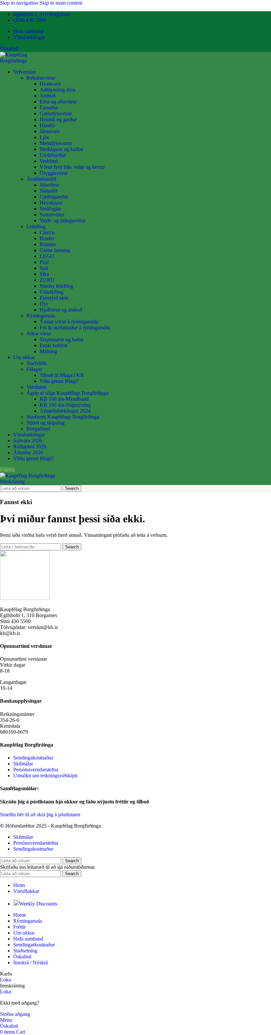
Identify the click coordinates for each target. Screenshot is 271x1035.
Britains (48, 244)
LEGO (47, 256)
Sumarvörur (52, 214)
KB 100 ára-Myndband (64, 399)
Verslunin (36, 387)
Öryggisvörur (54, 173)
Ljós (44, 137)
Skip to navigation (19, 3)
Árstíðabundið (41, 179)
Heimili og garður (58, 119)
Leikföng (36, 226)
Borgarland (38, 428)
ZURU (47, 280)
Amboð (48, 95)
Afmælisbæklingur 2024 (65, 411)
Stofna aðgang (15, 1014)
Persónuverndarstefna (35, 769)
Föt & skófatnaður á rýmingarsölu (75, 327)
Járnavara (49, 131)
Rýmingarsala (40, 315)
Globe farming (55, 250)
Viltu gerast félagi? (59, 381)
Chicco (47, 232)
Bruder (47, 238)
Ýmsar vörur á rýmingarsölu (69, 321)
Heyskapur (51, 202)
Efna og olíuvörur (58, 101)
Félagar (34, 369)
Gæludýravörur (56, 113)
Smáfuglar (50, 208)
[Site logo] (27, 60)
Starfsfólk (36, 363)
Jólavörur (49, 185)
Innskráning (12, 481)
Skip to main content (60, 3)
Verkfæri (49, 161)
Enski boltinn (53, 345)
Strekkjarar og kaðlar (61, 149)
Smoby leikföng (56, 286)
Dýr (44, 304)
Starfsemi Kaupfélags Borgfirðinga (62, 417)
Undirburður (53, 155)
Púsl (44, 262)
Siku (44, 274)
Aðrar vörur (38, 333)
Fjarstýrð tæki (54, 298)
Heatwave (50, 84)
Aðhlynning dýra (57, 89)
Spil (44, 268)
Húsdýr (47, 125)
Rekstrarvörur (40, 78)
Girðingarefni (54, 197)
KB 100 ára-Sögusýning (65, 405)
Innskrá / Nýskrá (30, 962)
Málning (48, 351)
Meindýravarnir (56, 143)
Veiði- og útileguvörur (63, 220)
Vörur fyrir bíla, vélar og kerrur (72, 167)
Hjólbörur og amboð (61, 310)
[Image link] (25, 598)
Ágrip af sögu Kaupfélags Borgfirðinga (67, 393)
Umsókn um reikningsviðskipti (45, 775)
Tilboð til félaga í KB (62, 375)
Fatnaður (49, 107)
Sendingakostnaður (33, 757)
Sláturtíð (48, 191)
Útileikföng (51, 292)
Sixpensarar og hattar (62, 339)
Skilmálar (23, 763)
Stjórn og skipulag (45, 422)
